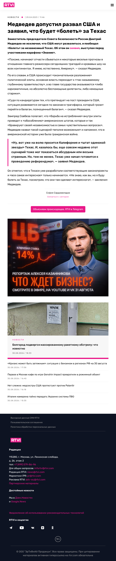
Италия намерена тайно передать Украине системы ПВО (41, 396)
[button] (112, 5)
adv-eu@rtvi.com (35, 479)
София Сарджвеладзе (58, 192)
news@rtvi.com (36, 472)
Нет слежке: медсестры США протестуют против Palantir (41, 385)
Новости (13, 17)
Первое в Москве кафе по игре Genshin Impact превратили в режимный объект (54, 374)
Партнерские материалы (23, 483)
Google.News (18, 501)
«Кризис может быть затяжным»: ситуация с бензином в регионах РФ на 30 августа (57, 363)
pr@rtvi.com (34, 475)
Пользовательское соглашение (27, 422)
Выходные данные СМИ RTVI (25, 418)
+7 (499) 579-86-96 (25, 464)
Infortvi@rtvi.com (44, 468)
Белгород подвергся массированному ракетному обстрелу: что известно (55, 346)
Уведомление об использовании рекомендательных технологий (46, 512)
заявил (75, 48)
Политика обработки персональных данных (33, 427)
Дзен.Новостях (24, 497)
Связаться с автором (58, 197)
